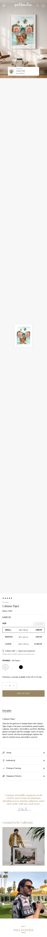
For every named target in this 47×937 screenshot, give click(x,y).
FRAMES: (11, 660)
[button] (19, 862)
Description (6, 710)
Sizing (8, 753)
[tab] (8, 710)
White (13, 667)
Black (21, 667)
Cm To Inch (39, 624)
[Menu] (4, 5)
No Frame (5, 667)
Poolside (5, 602)
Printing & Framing (13, 768)
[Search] (37, 5)
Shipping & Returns (13, 776)
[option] (23, 846)
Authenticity (10, 760)
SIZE (4, 623)
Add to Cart (23, 693)
